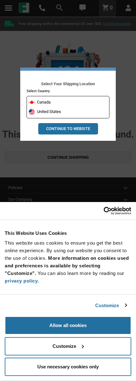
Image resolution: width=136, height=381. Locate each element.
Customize (107, 305)
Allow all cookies (68, 325)
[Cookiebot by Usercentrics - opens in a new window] (103, 211)
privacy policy (21, 280)
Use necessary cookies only (68, 366)
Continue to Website (68, 128)
